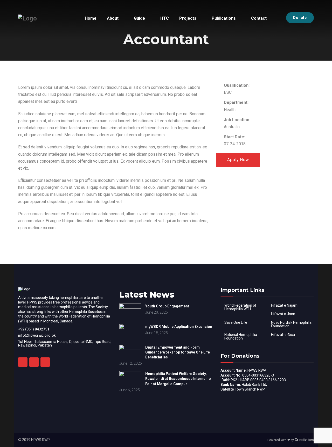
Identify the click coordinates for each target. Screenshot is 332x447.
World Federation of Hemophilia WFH (240, 307)
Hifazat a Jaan (283, 314)
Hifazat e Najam (284, 305)
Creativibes (304, 440)
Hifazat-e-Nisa (283, 335)
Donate (300, 18)
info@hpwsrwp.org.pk (37, 335)
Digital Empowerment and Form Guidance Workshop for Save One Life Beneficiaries (177, 352)
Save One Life (235, 322)
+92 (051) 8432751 (33, 329)
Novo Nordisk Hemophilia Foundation (291, 324)
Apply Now (238, 159)
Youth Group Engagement (167, 306)
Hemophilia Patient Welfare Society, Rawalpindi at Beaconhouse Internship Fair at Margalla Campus (178, 379)
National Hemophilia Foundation (240, 336)
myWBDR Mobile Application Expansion (178, 327)
